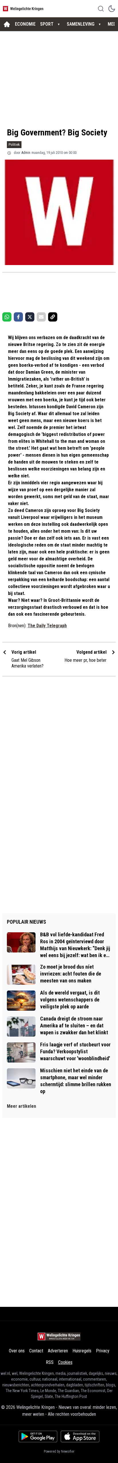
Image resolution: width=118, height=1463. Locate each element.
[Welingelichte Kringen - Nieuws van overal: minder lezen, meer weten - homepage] (23, 8)
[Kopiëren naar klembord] (52, 317)
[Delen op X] (29, 317)
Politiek (14, 144)
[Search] (100, 8)
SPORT (47, 24)
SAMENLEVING (81, 24)
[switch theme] (112, 9)
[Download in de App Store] (80, 1436)
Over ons (17, 1351)
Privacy (102, 1351)
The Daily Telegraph (47, 625)
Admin (25, 153)
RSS (50, 1362)
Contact (36, 1351)
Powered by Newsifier (59, 1451)
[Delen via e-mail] (41, 317)
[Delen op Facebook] (18, 317)
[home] (6, 24)
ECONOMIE (25, 24)
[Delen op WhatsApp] (6, 317)
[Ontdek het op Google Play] (38, 1436)
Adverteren (58, 1351)
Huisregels (81, 1351)
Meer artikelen (21, 1106)
